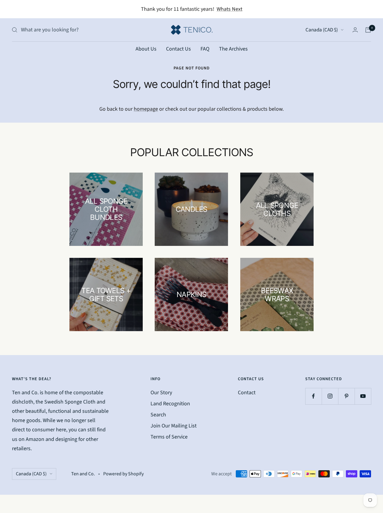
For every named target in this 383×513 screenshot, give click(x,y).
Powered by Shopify (123, 474)
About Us (146, 49)
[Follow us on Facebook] (313, 396)
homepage (146, 109)
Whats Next (229, 9)
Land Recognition (170, 403)
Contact (247, 392)
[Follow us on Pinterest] (346, 396)
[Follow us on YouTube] (363, 396)
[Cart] (368, 30)
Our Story (161, 392)
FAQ (204, 49)
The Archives (233, 49)
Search (158, 414)
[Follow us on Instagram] (330, 396)
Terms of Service (169, 437)
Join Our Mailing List (174, 426)
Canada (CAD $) (322, 30)
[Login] (355, 29)
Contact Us (178, 49)
